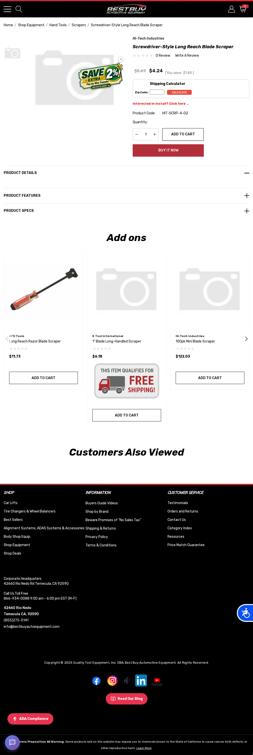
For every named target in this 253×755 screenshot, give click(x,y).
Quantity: (140, 122)
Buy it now (168, 150)
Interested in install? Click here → (161, 103)
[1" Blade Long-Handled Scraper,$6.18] (126, 290)
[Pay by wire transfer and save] (100, 76)
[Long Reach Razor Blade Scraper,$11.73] (43, 290)
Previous (7, 339)
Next (246, 339)
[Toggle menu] (7, 9)
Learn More (143, 748)
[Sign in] (231, 9)
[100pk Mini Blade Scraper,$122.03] (210, 290)
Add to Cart (183, 134)
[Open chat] (12, 742)
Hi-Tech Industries (148, 38)
